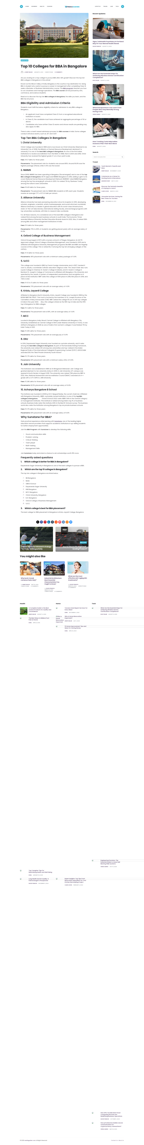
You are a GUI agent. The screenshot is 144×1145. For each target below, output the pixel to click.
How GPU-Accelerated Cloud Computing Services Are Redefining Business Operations (111, 1114)
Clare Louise (105, 191)
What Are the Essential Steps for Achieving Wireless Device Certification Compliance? (108, 76)
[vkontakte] (63, 522)
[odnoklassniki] (67, 522)
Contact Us (114, 1140)
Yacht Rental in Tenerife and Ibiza (111, 167)
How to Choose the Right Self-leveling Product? (75, 548)
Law (111, 6)
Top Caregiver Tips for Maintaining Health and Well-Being (40, 871)
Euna (94, 146)
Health (42, 6)
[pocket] (59, 522)
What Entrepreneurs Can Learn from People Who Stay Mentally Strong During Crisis (107, 110)
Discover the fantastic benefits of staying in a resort (112, 187)
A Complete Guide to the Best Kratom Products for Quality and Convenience (40, 609)
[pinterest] (45, 522)
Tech (117, 6)
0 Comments (58, 72)
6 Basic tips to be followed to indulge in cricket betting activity (36, 548)
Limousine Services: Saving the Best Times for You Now (111, 197)
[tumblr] (52, 522)
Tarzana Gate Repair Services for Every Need (76, 609)
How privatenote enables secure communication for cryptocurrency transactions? (112, 1124)
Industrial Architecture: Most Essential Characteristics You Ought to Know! (53, 581)
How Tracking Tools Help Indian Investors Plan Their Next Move (105, 143)
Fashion (49, 6)
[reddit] (56, 522)
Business (34, 6)
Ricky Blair (96, 80)
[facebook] (41, 522)
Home (27, 6)
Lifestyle (97, 6)
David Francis (50, 588)
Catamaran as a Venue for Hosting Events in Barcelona (110, 177)
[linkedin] (48, 522)
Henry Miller (28, 72)
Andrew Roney (105, 181)
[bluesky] (70, 522)
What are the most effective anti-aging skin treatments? (77, 578)
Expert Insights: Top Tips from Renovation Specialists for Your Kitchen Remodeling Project (75, 880)
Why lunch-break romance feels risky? (28, 579)
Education (24, 60)
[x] (37, 522)
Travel (105, 6)
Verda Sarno (96, 114)
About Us (121, 1140)
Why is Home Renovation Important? (73, 617)
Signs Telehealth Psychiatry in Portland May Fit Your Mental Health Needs (108, 42)
